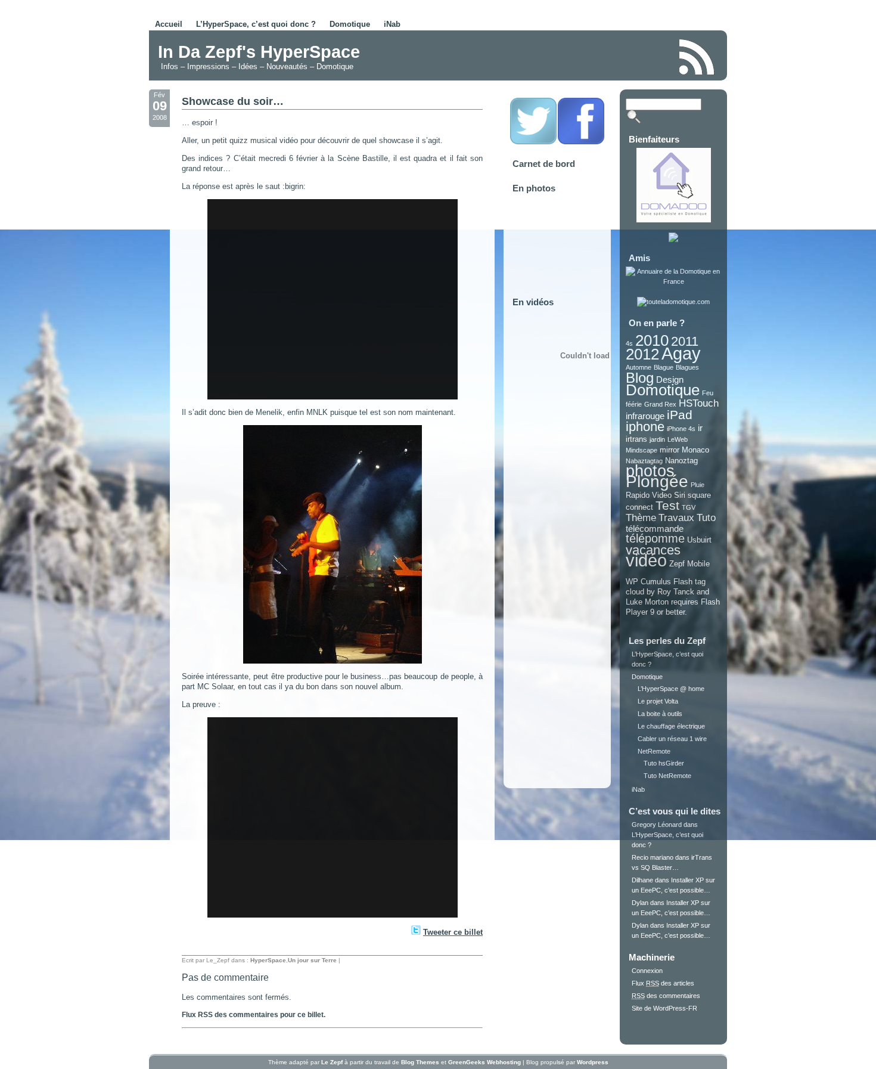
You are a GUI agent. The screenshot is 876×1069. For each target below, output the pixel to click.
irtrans (636, 439)
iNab (392, 24)
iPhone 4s (681, 428)
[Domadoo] (673, 220)
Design (670, 379)
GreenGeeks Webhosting (484, 1062)
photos (650, 471)
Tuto (706, 517)
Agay (681, 353)
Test (667, 505)
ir (700, 428)
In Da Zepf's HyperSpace (259, 51)
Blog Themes (420, 1062)
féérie (634, 404)
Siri (679, 495)
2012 (642, 354)
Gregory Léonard (657, 824)
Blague (663, 367)
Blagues (687, 367)
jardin (657, 439)
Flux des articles (663, 983)
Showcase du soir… (233, 101)
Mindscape (641, 450)
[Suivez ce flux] (697, 57)
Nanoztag (681, 460)
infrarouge (645, 416)
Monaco (695, 449)
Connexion (647, 970)
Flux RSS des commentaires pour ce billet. (253, 1015)
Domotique (350, 24)
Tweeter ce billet (453, 932)
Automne (638, 367)
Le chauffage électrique (671, 726)
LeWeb (677, 439)
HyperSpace (268, 960)
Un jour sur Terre (312, 960)
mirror (669, 449)
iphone (645, 426)
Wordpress (592, 1062)
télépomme (655, 538)
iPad (679, 415)
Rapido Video (649, 495)
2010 (652, 340)
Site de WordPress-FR (664, 1008)
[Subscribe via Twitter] (533, 142)
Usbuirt (699, 539)
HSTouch (699, 403)
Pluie (697, 484)
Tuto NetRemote (667, 775)
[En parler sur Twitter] (415, 932)
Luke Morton (647, 601)
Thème (641, 517)
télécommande (655, 528)
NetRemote (654, 751)
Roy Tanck (675, 591)
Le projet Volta (658, 701)
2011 (684, 341)
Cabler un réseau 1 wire (672, 738)
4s (629, 343)
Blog (640, 378)
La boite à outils (660, 713)
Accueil (168, 24)
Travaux (676, 517)
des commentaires (666, 995)
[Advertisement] (529, 56)
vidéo (646, 560)
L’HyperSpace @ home (671, 688)
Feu (707, 392)
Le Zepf (332, 1062)
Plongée (657, 481)
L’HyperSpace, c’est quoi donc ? (256, 24)
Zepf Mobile (689, 563)
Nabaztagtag (644, 460)
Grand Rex (660, 404)
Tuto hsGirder (664, 763)
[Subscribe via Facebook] (581, 142)
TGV (688, 507)
